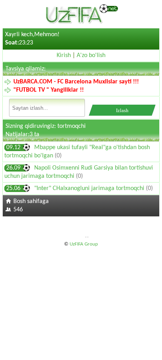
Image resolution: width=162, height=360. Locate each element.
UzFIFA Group (84, 244)
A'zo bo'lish (91, 55)
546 (18, 210)
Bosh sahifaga (31, 201)
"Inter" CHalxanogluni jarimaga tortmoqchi (90, 188)
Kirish (64, 55)
